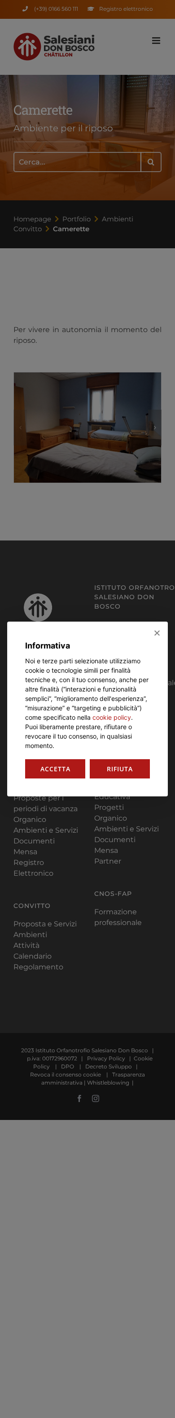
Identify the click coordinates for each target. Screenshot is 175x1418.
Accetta (55, 769)
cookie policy (111, 717)
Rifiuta (120, 769)
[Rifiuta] (156, 632)
